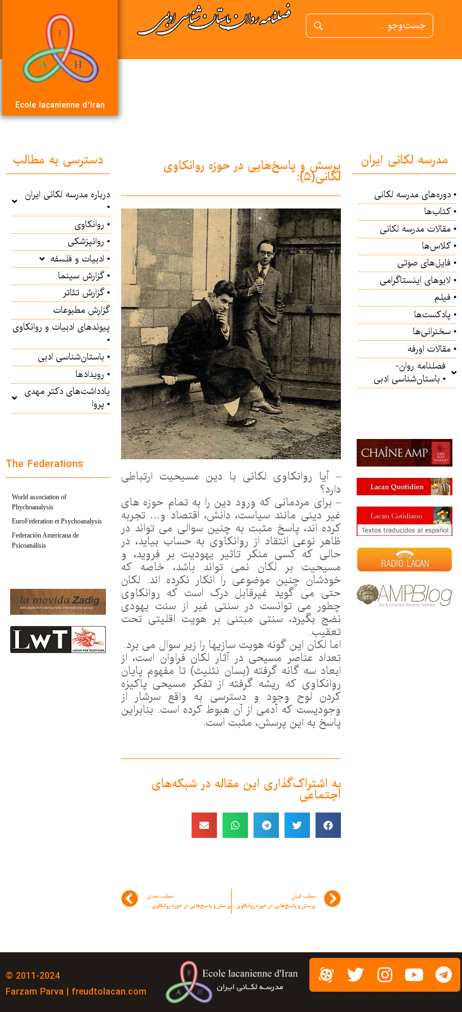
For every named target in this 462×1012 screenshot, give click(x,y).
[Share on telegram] (266, 825)
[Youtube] (414, 975)
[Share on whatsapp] (235, 825)
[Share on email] (204, 825)
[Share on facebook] (328, 825)
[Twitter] (355, 975)
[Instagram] (385, 975)
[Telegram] (443, 975)
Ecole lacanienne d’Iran (60, 105)
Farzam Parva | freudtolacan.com (76, 992)
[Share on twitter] (297, 825)
